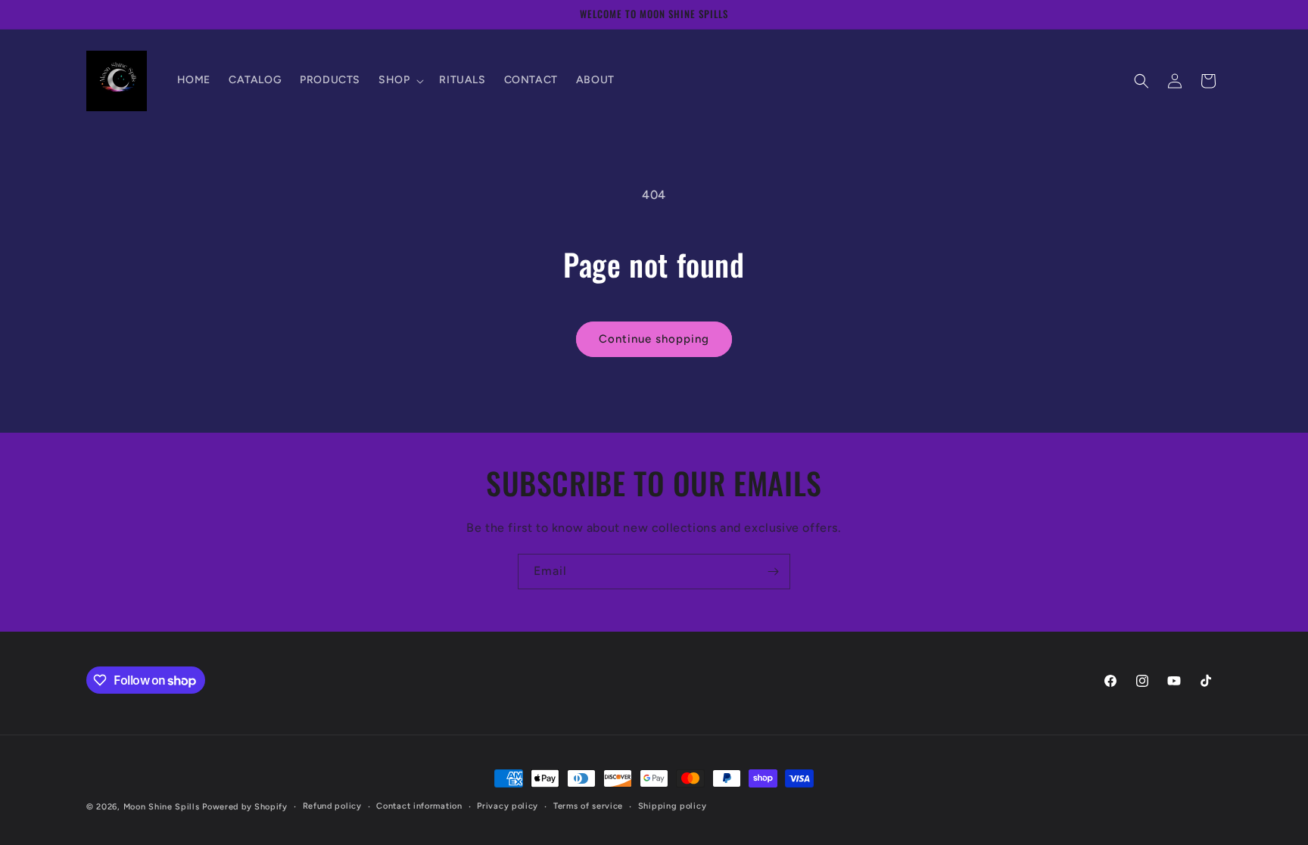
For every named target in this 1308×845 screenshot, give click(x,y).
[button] (399, 80)
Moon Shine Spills (161, 807)
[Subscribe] (772, 571)
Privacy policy (507, 806)
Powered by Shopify (245, 807)
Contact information (419, 806)
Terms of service (588, 806)
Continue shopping (654, 339)
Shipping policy (672, 806)
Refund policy (332, 806)
